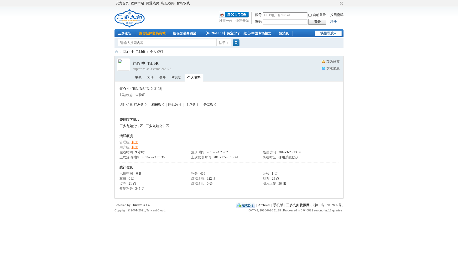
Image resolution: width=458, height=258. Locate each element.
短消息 (284, 33)
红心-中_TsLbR (134, 52)
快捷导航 (327, 33)
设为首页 (122, 3)
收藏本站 (137, 3)
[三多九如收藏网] (129, 26)
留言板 (177, 77)
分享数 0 (209, 105)
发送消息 (333, 68)
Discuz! (136, 205)
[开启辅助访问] (337, 3)
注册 (333, 21)
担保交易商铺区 (184, 33)
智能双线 (183, 3)
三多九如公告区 (131, 126)
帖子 (222, 43)
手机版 (278, 205)
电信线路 (168, 3)
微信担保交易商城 (152, 33)
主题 (138, 77)
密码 (258, 21)
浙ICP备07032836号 (327, 205)
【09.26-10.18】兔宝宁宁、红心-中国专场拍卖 (237, 33)
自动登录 (319, 15)
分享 (162, 77)
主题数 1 (192, 105)
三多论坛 (124, 33)
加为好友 (333, 61)
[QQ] (245, 205)
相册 (150, 77)
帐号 (258, 15)
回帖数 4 (174, 105)
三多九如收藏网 (116, 51)
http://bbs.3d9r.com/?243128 (152, 69)
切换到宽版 (341, 3)
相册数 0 (157, 105)
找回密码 (337, 15)
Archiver (264, 205)
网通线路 (152, 3)
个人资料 (194, 77)
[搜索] (235, 43)
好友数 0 (140, 105)
